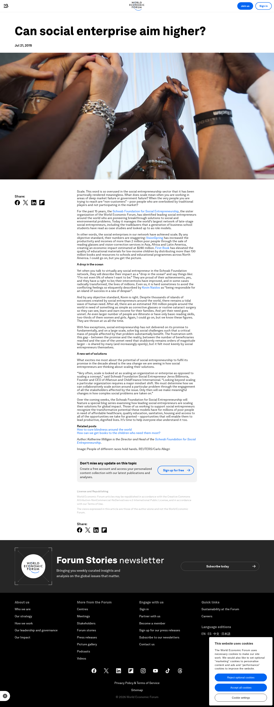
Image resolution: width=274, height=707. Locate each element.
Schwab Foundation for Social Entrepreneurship (146, 211)
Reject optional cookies (240, 677)
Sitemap (137, 690)
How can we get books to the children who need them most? (118, 433)
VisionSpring (154, 238)
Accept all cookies (240, 687)
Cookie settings (241, 697)
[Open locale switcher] (5, 696)
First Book (162, 248)
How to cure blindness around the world (104, 429)
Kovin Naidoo (151, 287)
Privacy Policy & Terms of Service (137, 683)
